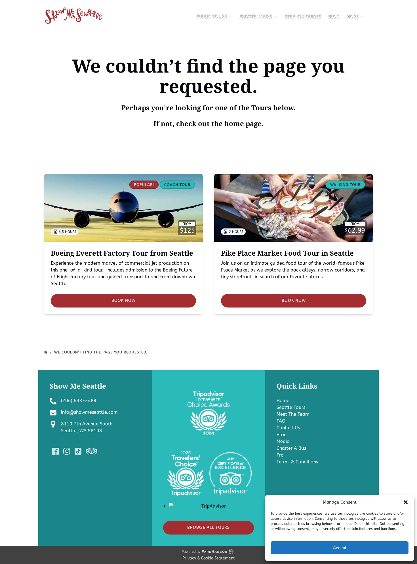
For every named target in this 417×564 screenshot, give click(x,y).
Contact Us (288, 428)
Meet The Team (293, 414)
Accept (339, 547)
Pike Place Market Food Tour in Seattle (287, 253)
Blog (333, 16)
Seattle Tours (291, 407)
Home (283, 400)
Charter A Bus (291, 448)
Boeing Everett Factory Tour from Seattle (122, 253)
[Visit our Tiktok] (78, 451)
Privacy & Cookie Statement (208, 558)
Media (283, 441)
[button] (405, 502)
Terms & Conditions (297, 462)
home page (243, 123)
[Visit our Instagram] (66, 451)
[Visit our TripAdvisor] (91, 451)
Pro (280, 455)
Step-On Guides (302, 16)
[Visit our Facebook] (55, 451)
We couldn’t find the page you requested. (101, 352)
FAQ (281, 421)
